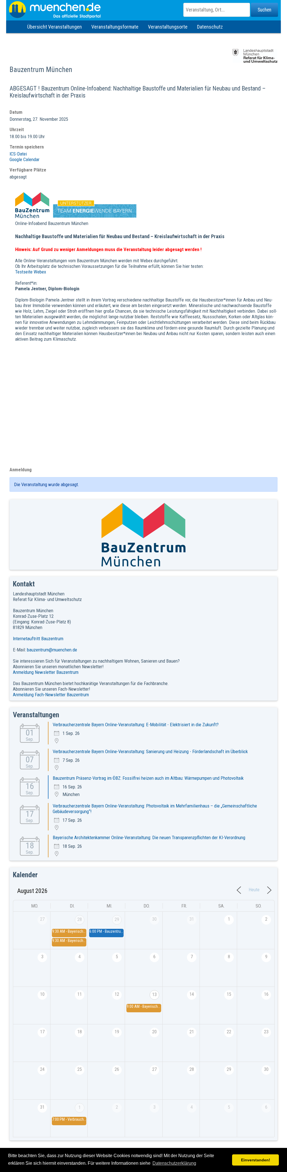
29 (117, 919)
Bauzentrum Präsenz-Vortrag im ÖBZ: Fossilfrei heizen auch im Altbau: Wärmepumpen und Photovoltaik (148, 778)
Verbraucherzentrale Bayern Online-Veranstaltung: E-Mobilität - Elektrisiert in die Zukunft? (136, 724)
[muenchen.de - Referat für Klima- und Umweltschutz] (143, 10)
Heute (254, 889)
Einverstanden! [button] (255, 1160)
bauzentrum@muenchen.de (52, 650)
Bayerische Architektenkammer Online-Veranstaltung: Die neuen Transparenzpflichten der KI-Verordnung (149, 837)
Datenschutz (210, 27)
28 (79, 919)
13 (154, 994)
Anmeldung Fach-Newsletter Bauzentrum (51, 694)
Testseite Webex (30, 272)
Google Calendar (25, 159)
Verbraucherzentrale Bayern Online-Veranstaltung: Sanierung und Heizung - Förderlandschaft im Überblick (150, 751)
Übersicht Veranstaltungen (54, 27)
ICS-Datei (18, 154)
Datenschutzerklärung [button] (174, 1163)
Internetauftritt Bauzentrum (38, 638)
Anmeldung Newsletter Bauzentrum (45, 672)
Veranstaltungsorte (168, 27)
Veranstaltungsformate (114, 27)
